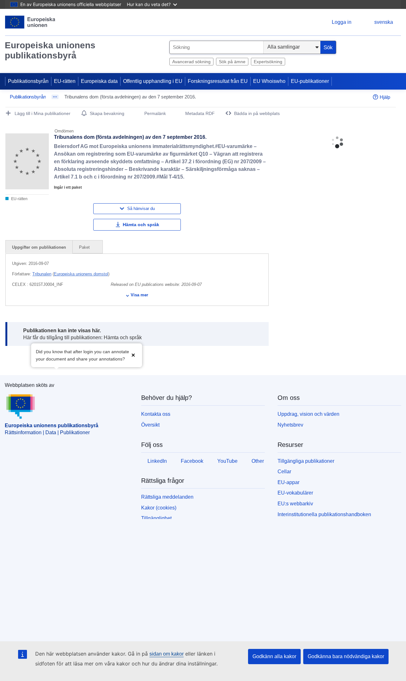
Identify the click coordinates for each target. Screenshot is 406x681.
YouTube (227, 461)
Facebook (192, 461)
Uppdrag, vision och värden (308, 414)
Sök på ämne (232, 61)
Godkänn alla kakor (274, 656)
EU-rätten (64, 81)
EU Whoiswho (269, 81)
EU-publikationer (310, 81)
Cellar (284, 471)
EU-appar (288, 482)
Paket (85, 247)
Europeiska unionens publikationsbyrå (50, 50)
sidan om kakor (166, 654)
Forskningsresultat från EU (218, 81)
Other (258, 461)
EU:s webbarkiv (295, 503)
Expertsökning (268, 61)
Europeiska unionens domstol (81, 274)
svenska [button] (383, 22)
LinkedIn (157, 461)
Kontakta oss (155, 414)
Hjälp (385, 97)
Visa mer (139, 295)
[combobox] (216, 47)
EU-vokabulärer (295, 493)
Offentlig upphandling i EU (152, 81)
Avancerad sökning (191, 61)
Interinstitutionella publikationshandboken (324, 514)
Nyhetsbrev (290, 425)
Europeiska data (99, 81)
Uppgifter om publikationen (39, 247)
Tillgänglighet (156, 518)
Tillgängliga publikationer (306, 461)
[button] (133, 354)
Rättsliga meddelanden (167, 497)
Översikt (150, 425)
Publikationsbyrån (28, 81)
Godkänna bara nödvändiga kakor (346, 656)
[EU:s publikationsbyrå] (30, 22)
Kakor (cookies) (158, 507)
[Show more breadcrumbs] (55, 97)
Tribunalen (41, 274)
